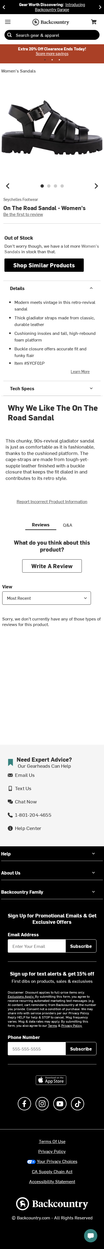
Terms (52, 1025)
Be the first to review (23, 214)
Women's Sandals (18, 71)
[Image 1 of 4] (42, 186)
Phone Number (24, 1037)
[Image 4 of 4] (62, 186)
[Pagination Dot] (45, 59)
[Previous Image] (7, 186)
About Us (11, 873)
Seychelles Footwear (20, 199)
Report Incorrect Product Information (52, 501)
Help (6, 853)
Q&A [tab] (67, 525)
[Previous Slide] (4, 7)
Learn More (80, 371)
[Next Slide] (100, 7)
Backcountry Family (22, 892)
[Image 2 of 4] (48, 186)
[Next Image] (96, 186)
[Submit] (9, 35)
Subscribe (81, 946)
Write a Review (52, 566)
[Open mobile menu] (7, 22)
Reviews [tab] (41, 524)
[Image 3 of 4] (55, 186)
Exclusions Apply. (21, 996)
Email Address (23, 934)
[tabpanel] (52, 587)
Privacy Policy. (71, 1025)
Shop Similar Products (44, 265)
